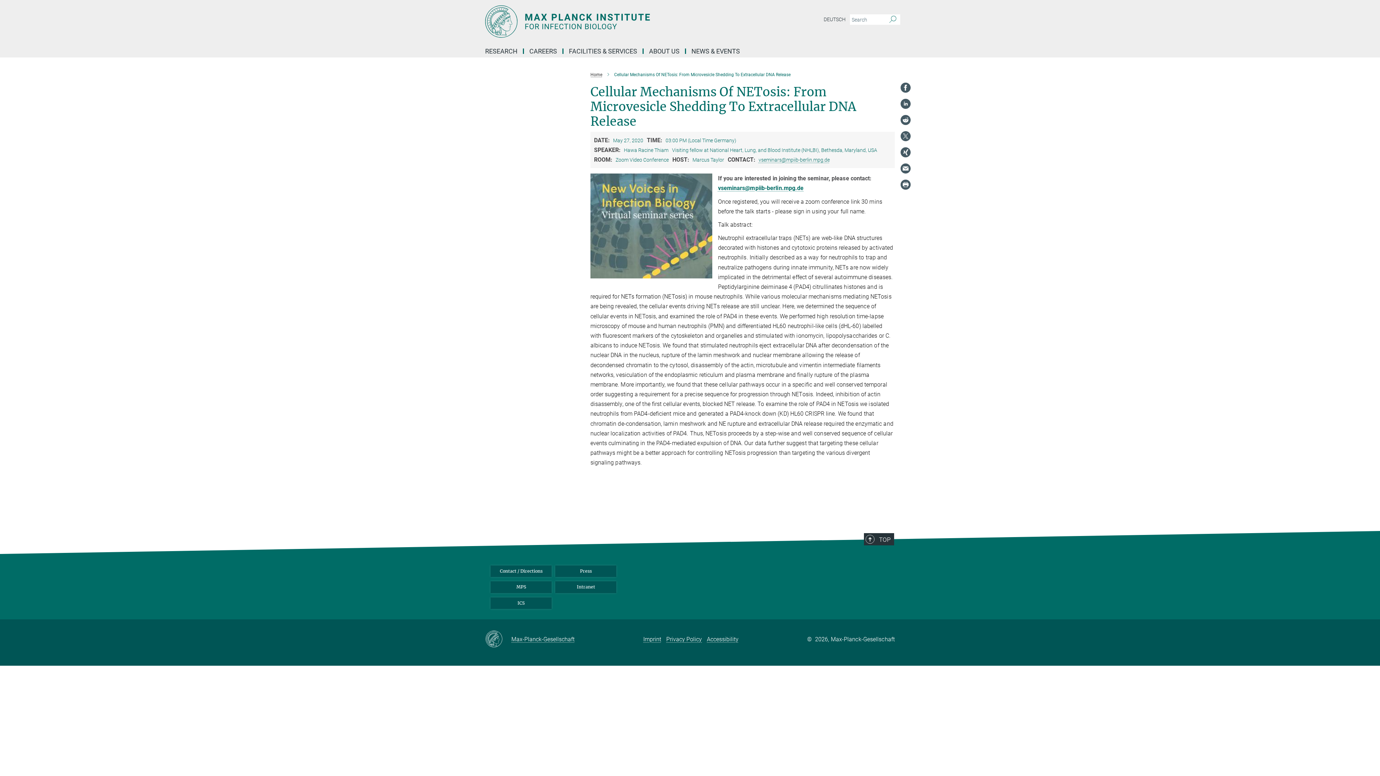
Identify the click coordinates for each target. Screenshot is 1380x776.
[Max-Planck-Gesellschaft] (498, 639)
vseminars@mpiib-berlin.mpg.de (794, 160)
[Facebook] (905, 87)
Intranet (586, 587)
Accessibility (723, 639)
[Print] (905, 184)
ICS (521, 603)
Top (885, 539)
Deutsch (835, 19)
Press (586, 571)
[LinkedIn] (905, 103)
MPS (521, 587)
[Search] (893, 20)
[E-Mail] (905, 168)
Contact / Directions (521, 571)
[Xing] (905, 152)
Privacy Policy (684, 639)
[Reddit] (905, 120)
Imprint (652, 639)
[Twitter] (905, 136)
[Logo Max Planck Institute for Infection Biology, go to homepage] (620, 21)
